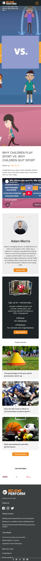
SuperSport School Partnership (12, 543)
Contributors (7, 553)
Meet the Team (7, 549)
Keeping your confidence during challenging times (18, 521)
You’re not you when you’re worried (13, 537)
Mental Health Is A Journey (10, 540)
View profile (20, 270)
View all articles (20, 454)
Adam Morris (15, 166)
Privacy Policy (7, 557)
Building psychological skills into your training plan (18, 518)
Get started (20, 332)
